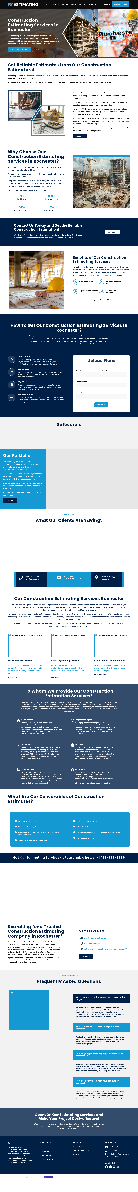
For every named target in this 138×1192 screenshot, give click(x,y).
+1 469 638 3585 (114, 1150)
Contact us (46, 1155)
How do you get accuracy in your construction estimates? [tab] (100, 1054)
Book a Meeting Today (19, 49)
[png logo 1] (23, 4)
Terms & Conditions (81, 1150)
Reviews (76, 1154)
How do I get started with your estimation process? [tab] (97, 1081)
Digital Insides (48, 1177)
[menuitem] (48, 4)
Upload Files (101, 404)
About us (45, 1151)
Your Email (106, 371)
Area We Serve (47, 1159)
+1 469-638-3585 (33, 579)
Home (43, 1147)
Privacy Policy (78, 1147)
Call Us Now (39, 49)
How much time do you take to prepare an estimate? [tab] (98, 1027)
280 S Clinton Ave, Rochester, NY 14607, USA (105, 948)
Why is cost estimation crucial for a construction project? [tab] (101, 998)
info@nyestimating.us (73, 578)
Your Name (80, 371)
